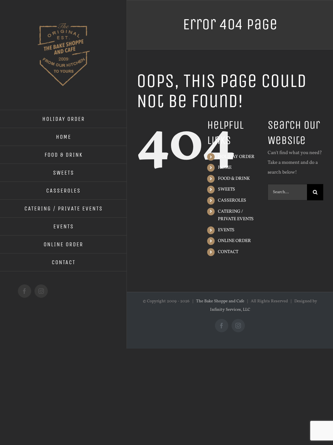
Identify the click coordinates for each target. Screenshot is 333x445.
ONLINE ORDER (234, 241)
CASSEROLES (232, 200)
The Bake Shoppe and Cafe (220, 301)
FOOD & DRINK (234, 179)
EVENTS (226, 230)
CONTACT (228, 252)
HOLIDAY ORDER (236, 157)
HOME (225, 168)
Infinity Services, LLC (230, 310)
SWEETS (226, 189)
